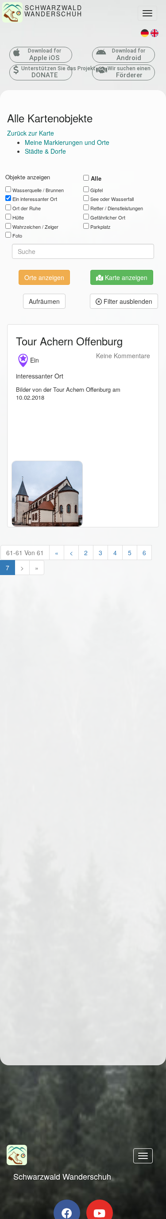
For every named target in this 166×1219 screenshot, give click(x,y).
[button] (44, 301)
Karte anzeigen (125, 277)
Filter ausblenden (127, 301)
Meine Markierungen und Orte (67, 142)
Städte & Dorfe (45, 151)
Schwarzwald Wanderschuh (62, 1176)
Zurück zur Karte (30, 133)
